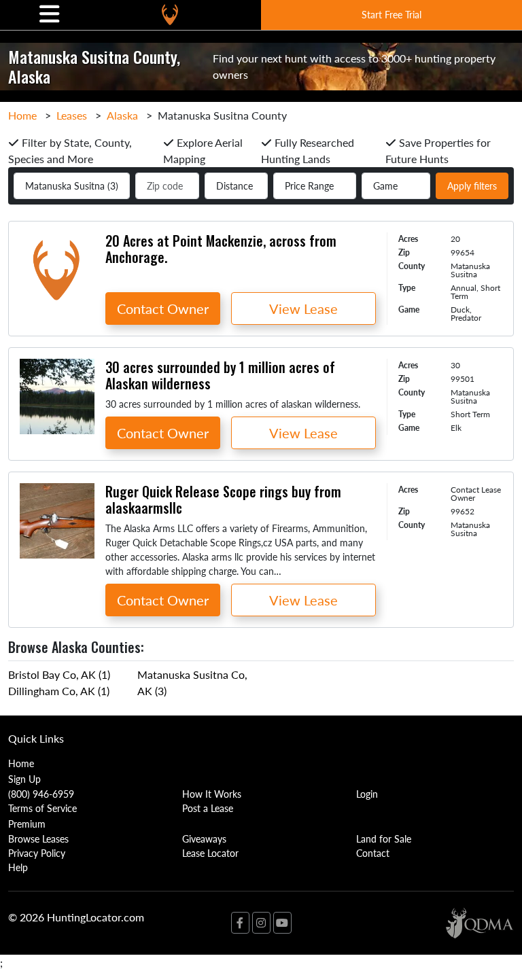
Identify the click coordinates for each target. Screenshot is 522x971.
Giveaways (204, 838)
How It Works (211, 793)
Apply (472, 185)
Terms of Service (42, 808)
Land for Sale (383, 838)
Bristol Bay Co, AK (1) (59, 674)
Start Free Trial (391, 14)
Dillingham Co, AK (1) (58, 691)
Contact (372, 853)
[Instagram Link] (261, 923)
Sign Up (24, 778)
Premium (27, 823)
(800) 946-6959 (41, 793)
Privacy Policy (36, 853)
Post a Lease (207, 808)
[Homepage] (170, 14)
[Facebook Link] (240, 923)
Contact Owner (163, 308)
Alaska (122, 115)
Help (18, 867)
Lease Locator (210, 853)
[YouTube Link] (282, 923)
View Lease (303, 308)
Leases (71, 115)
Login (367, 793)
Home (22, 115)
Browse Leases (38, 838)
